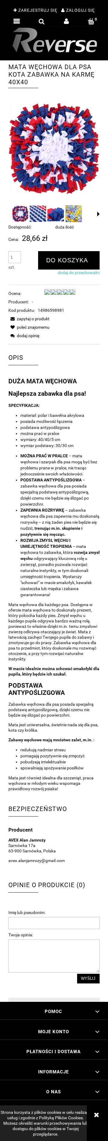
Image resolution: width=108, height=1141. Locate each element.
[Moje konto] (66, 21)
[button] (16, 21)
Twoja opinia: (20, 934)
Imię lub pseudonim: (26, 912)
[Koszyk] (91, 21)
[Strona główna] (54, 40)
